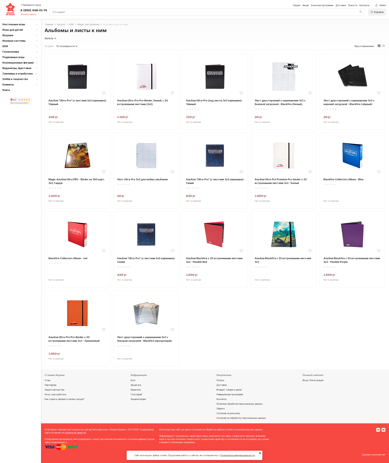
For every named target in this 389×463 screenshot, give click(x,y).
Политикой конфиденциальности (237, 455)
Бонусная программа (322, 5)
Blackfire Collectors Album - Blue (343, 179)
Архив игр (136, 385)
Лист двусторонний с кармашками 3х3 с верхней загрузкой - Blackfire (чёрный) (349, 102)
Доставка (341, 5)
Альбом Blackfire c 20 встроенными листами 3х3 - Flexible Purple (352, 260)
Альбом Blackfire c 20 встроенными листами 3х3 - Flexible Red (214, 260)
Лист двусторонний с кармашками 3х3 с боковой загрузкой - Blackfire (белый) (280, 102)
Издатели (136, 389)
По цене (49, 46)
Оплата (220, 380)
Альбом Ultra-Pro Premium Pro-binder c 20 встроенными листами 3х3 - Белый (281, 181)
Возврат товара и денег (229, 389)
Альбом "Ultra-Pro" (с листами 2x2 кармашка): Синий (146, 260)
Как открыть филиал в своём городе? (64, 399)
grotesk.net (379, 454)
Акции (306, 5)
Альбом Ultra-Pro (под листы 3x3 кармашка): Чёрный (214, 102)
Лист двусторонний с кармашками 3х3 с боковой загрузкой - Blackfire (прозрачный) (144, 339)
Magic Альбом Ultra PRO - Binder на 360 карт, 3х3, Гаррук (76, 181)
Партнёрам (50, 385)
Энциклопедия (138, 399)
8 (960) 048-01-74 (34, 10)
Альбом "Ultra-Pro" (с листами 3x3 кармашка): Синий (215, 181)
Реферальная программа (230, 394)
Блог (133, 380)
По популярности (65, 46)
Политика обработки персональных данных (240, 404)
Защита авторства (54, 389)
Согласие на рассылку (228, 413)
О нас (48, 380)
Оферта (221, 408)
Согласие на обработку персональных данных (241, 418)
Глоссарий (136, 394)
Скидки (296, 5)
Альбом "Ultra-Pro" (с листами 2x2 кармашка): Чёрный (77, 102)
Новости (352, 5)
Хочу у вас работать (55, 394)
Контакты (364, 5)
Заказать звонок (28, 14)
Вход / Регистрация (313, 380)
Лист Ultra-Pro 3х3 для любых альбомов (142, 179)
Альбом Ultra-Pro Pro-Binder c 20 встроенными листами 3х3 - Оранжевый (74, 339)
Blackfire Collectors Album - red (67, 258)
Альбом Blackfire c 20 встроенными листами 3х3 (283, 260)
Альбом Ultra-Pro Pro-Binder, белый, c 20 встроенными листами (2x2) (142, 102)
